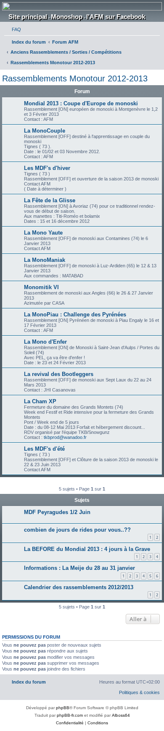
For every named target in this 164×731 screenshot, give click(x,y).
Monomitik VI (41, 287)
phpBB (62, 707)
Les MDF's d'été (44, 449)
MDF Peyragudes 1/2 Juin (57, 512)
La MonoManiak (44, 260)
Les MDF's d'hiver (47, 168)
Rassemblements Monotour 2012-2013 (75, 78)
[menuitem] (12, 29)
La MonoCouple (44, 131)
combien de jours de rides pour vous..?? (77, 530)
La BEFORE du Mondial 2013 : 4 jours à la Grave (87, 549)
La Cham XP (40, 401)
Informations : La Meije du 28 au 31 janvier (79, 568)
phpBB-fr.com (70, 715)
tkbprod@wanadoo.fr (65, 437)
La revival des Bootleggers (58, 374)
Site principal (27, 16)
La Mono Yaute (43, 233)
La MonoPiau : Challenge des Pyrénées (75, 314)
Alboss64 (121, 715)
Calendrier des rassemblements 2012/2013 (78, 587)
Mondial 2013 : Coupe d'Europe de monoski (81, 103)
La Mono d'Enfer (45, 342)
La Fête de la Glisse (49, 200)
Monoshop (66, 16)
